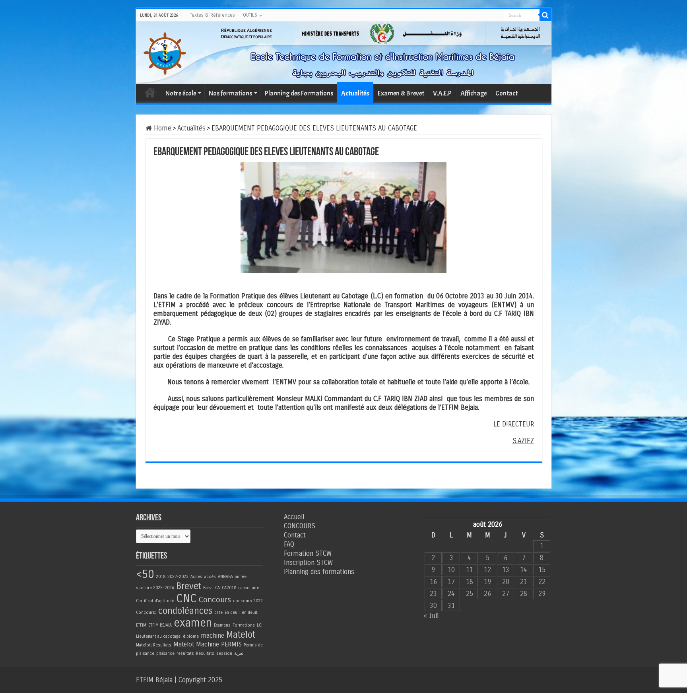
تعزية (238, 653)
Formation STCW (308, 553)
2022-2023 (177, 576)
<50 (145, 574)
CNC (186, 598)
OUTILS (250, 15)
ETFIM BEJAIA (160, 625)
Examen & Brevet (401, 93)
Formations (244, 625)
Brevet (188, 586)
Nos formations (230, 93)
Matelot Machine (196, 644)
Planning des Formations (299, 93)
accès (210, 576)
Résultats (205, 653)
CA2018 (229, 587)
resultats (185, 653)
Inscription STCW (308, 563)
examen (193, 622)
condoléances (185, 610)
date (218, 612)
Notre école (180, 93)
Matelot (240, 634)
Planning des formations (319, 572)
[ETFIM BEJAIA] (164, 52)
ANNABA (225, 576)
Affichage (473, 93)
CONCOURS (299, 526)
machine (212, 635)
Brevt (208, 587)
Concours (215, 599)
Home (161, 128)
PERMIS (231, 644)
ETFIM (141, 625)
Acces (196, 576)
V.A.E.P (442, 93)
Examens (222, 625)
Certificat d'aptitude (155, 600)
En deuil (232, 612)
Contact (506, 93)
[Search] (545, 15)
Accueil (150, 92)
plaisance (165, 653)
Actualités (355, 93)
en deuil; (250, 612)
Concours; (146, 612)
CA (217, 587)
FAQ (289, 544)
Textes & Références (212, 15)
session (224, 653)
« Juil (431, 616)
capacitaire (248, 587)
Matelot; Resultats (153, 645)
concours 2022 (248, 600)
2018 (160, 576)
